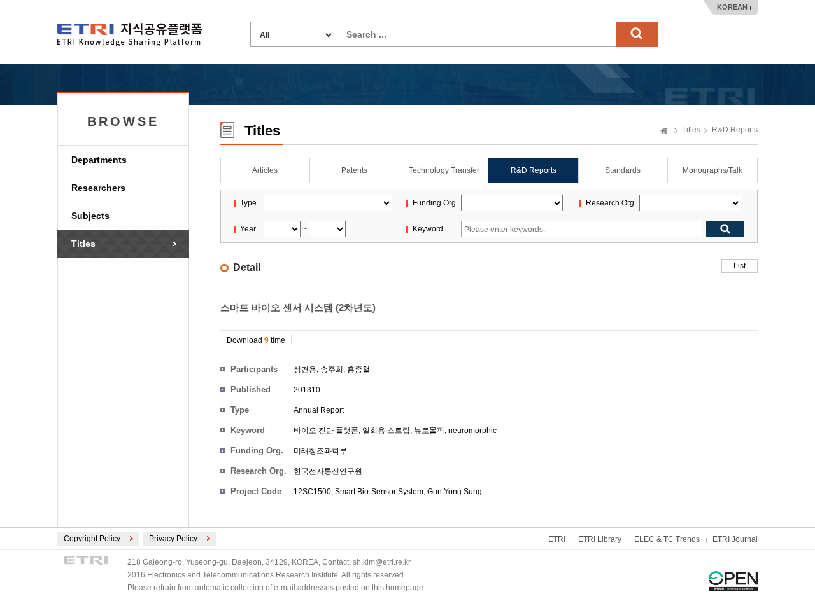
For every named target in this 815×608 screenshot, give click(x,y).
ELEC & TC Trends (667, 539)
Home (664, 131)
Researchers (98, 188)
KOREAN (732, 7)
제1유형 (733, 581)
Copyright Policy (92, 538)
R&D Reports (735, 129)
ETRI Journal (735, 539)
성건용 (305, 369)
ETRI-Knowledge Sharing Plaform (129, 34)
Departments (99, 160)
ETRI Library (599, 539)
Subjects (90, 216)
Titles (83, 243)
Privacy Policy (173, 538)
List (740, 265)
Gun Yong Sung (454, 491)
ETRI (556, 539)
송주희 (331, 369)
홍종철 (358, 369)
